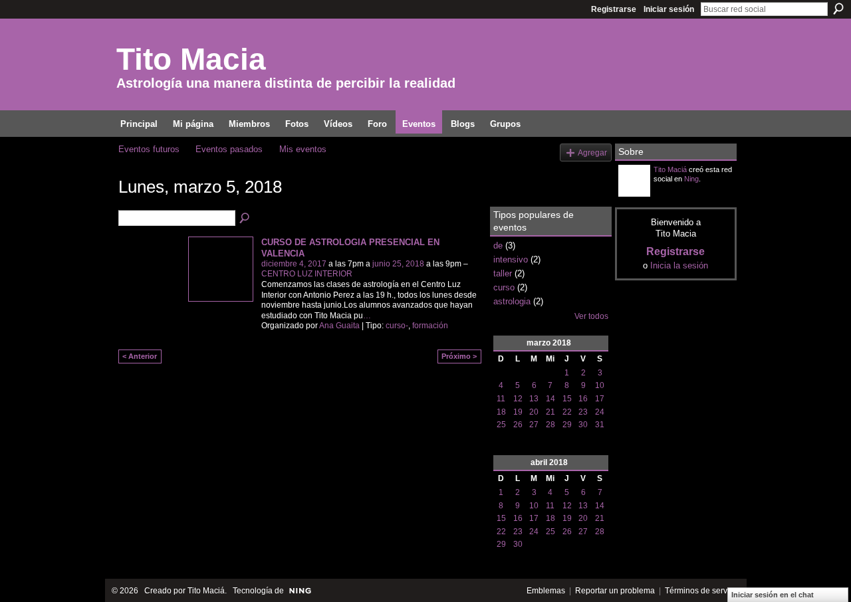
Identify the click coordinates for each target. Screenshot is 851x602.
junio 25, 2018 (398, 263)
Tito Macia (191, 59)
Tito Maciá (670, 169)
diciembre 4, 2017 (293, 263)
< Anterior (139, 356)
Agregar (592, 152)
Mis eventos (302, 149)
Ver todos (591, 316)
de (498, 246)
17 (599, 398)
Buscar (838, 9)
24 (599, 412)
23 (583, 412)
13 (534, 398)
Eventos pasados (229, 149)
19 (518, 412)
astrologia (512, 301)
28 (550, 424)
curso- (397, 325)
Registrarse (613, 9)
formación (430, 325)
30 (583, 424)
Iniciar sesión (669, 9)
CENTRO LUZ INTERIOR (306, 273)
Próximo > (459, 356)
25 (501, 424)
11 (501, 398)
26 (518, 424)
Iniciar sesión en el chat (772, 595)
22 (567, 412)
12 (518, 398)
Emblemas (546, 590)
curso (504, 287)
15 (567, 398)
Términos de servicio (702, 590)
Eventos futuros (149, 149)
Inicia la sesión (679, 265)
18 (501, 412)
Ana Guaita (339, 325)
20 (534, 412)
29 (567, 424)
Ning (691, 179)
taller (502, 273)
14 (550, 398)
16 (583, 398)
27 (534, 424)
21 (550, 412)
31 (599, 424)
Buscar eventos (245, 219)
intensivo (510, 259)
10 (599, 385)
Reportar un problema (615, 590)
